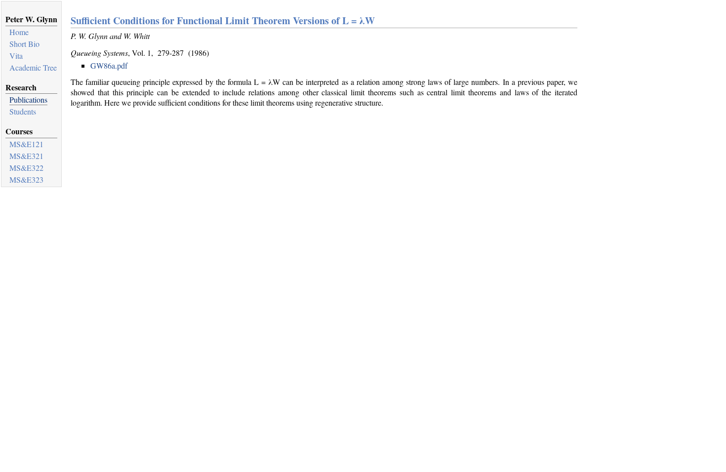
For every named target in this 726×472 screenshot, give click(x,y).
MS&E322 (26, 167)
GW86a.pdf (108, 65)
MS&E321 (26, 156)
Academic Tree (33, 67)
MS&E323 (26, 179)
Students (22, 111)
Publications (28, 99)
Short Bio (24, 44)
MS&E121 (26, 144)
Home (19, 32)
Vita (16, 55)
